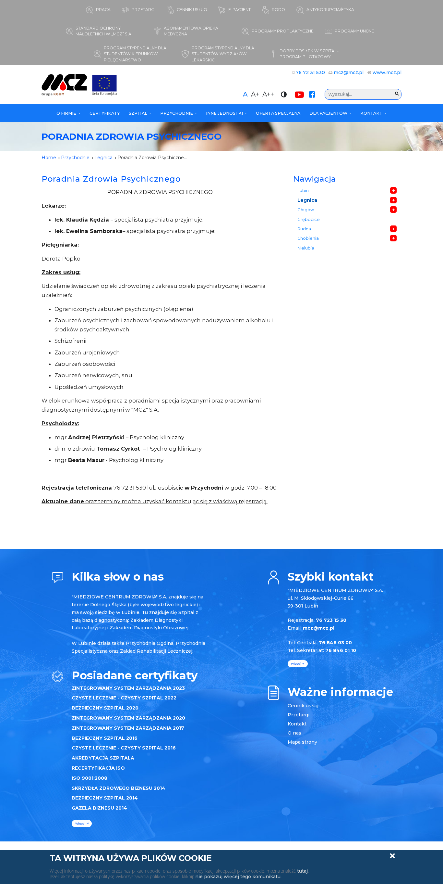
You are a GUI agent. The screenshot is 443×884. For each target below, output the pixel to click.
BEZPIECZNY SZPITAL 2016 (105, 738)
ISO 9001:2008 (89, 778)
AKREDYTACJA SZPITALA (103, 758)
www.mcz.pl (387, 72)
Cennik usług (303, 706)
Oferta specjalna (278, 113)
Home (49, 157)
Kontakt (371, 113)
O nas (294, 733)
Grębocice (308, 219)
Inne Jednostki (225, 113)
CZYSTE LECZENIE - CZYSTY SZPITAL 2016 (124, 748)
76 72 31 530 (310, 72)
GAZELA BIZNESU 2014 (99, 808)
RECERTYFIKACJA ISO (98, 768)
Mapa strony (302, 742)
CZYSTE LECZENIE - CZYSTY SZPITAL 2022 (124, 698)
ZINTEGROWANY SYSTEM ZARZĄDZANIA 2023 (128, 688)
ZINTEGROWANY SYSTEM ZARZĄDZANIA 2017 (128, 728)
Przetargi (298, 715)
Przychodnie (177, 113)
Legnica (103, 157)
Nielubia (305, 248)
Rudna (304, 228)
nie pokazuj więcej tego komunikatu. (238, 876)
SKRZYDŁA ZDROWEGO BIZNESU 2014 (118, 788)
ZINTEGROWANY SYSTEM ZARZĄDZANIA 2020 (128, 718)
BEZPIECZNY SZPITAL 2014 (105, 798)
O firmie (66, 113)
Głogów (305, 209)
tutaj (302, 871)
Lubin (303, 190)
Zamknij (392, 855)
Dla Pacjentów (328, 113)
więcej (81, 823)
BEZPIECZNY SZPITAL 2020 (105, 708)
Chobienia (308, 238)
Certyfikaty (105, 113)
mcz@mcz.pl (349, 72)
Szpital (138, 113)
